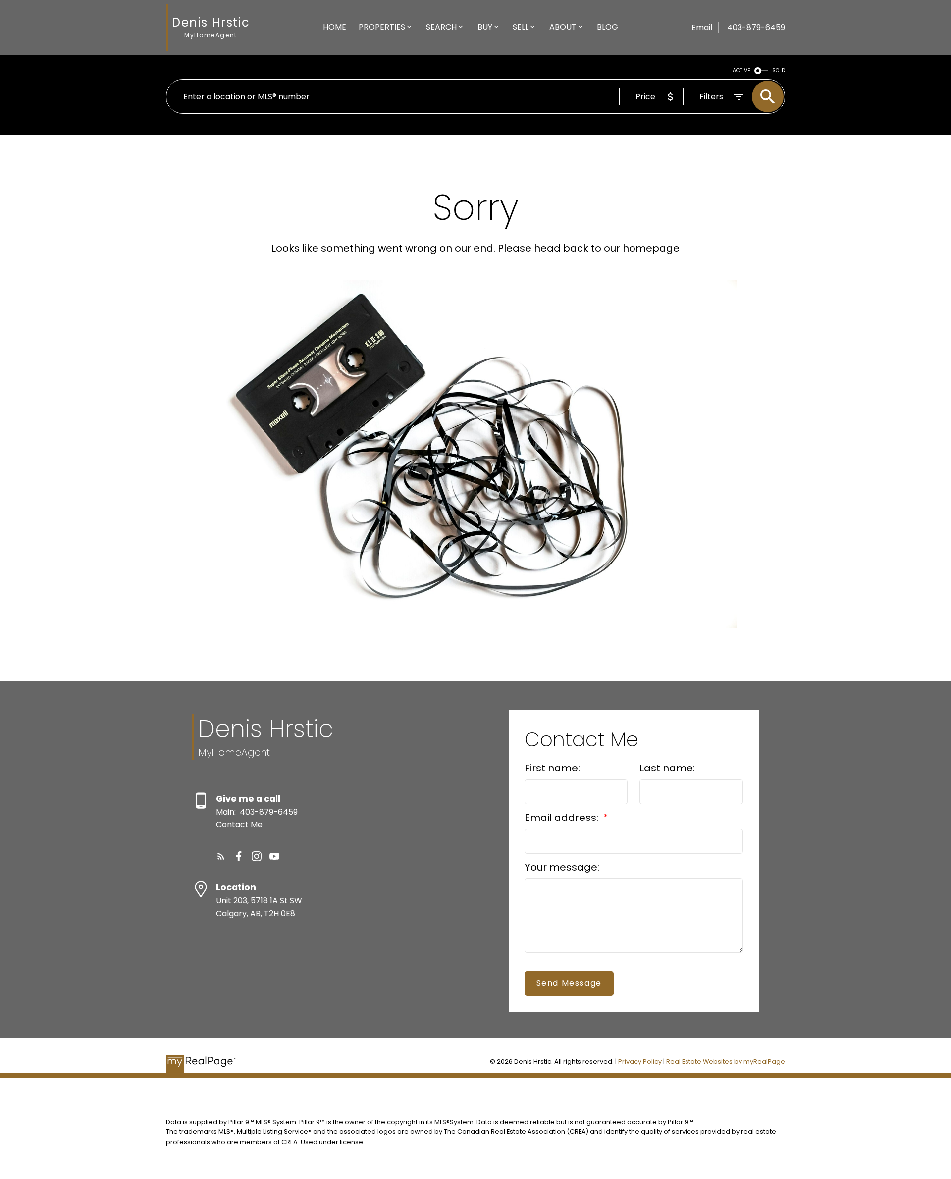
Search (441, 27)
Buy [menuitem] (484, 27)
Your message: (562, 867)
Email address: (563, 817)
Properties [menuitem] (382, 27)
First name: (552, 768)
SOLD (778, 70)
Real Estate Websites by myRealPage (725, 1061)
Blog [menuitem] (607, 27)
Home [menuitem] (334, 27)
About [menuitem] (563, 27)
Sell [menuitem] (520, 27)
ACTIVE (741, 70)
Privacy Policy (640, 1061)
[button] (221, 856)
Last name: (667, 768)
